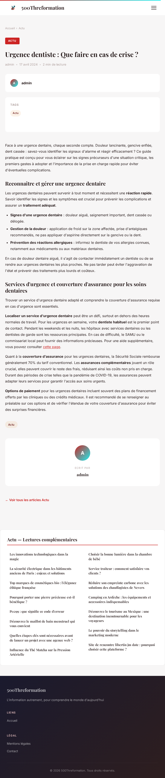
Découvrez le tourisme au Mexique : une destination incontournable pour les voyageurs (119, 616)
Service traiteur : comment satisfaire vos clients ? (119, 570)
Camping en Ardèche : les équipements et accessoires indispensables (120, 599)
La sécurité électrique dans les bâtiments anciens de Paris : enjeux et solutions (40, 570)
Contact (12, 751)
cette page (51, 347)
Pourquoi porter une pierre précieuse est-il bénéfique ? (42, 599)
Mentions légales (19, 743)
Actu (22, 28)
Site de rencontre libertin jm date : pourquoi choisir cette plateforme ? (122, 647)
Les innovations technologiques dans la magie (39, 556)
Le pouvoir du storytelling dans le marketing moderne (114, 632)
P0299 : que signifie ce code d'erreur (37, 611)
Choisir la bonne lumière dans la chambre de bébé (120, 556)
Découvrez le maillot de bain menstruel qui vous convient (42, 623)
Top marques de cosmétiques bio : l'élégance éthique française (43, 585)
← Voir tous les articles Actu (27, 500)
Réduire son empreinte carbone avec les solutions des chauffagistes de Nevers (119, 585)
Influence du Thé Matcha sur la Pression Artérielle (40, 652)
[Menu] (154, 7)
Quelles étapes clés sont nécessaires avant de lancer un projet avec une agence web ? (41, 637)
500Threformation (42, 7)
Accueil (10, 28)
